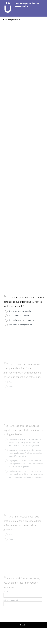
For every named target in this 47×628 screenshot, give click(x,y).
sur (22, 625)
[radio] (5, 311)
